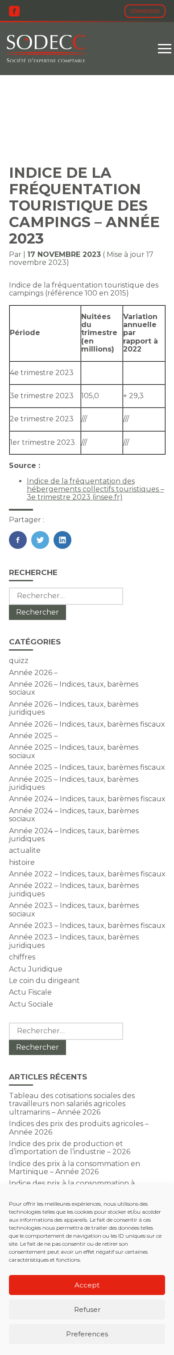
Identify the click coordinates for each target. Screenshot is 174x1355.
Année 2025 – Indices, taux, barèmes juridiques (73, 783)
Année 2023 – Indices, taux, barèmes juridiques (74, 941)
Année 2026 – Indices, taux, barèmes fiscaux (87, 724)
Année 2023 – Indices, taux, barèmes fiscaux (87, 925)
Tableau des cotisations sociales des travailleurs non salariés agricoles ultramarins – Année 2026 (72, 1103)
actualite (25, 850)
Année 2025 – (33, 735)
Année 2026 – (33, 672)
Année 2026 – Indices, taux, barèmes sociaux (73, 688)
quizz (19, 660)
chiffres (22, 957)
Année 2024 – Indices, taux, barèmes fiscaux (87, 799)
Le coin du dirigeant (44, 980)
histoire (22, 862)
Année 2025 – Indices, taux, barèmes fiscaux (87, 767)
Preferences (87, 1334)
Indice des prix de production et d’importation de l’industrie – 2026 (69, 1147)
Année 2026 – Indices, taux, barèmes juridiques (73, 708)
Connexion (145, 11)
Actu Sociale (31, 1004)
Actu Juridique (35, 969)
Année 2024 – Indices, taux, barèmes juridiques (74, 835)
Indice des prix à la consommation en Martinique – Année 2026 (74, 1167)
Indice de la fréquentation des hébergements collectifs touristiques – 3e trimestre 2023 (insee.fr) (95, 489)
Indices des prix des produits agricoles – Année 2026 (79, 1127)
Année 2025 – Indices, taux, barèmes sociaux (73, 751)
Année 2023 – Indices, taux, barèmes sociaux (74, 909)
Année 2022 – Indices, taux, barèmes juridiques (74, 889)
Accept (87, 1285)
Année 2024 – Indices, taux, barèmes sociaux (74, 815)
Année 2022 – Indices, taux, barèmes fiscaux (87, 874)
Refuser (87, 1309)
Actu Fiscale (30, 992)
